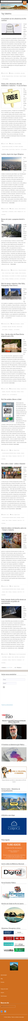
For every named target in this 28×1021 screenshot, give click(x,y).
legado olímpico (5, 211)
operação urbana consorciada (7, 146)
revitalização (11, 278)
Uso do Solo (16, 278)
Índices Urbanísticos (22, 208)
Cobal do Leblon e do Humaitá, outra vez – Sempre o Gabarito (13, 529)
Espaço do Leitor (4, 988)
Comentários (24, 149)
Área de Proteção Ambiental (21, 654)
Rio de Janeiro (16, 76)
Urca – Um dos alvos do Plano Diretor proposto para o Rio (12, 335)
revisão (22, 391)
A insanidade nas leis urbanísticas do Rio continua (13, 19)
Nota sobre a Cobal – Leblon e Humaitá (13, 464)
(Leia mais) (6, 67)
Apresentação (4, 975)
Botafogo (18, 388)
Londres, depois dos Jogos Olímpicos (12, 154)
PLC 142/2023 (15, 146)
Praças (3, 278)
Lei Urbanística (10, 211)
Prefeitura (6, 278)
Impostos (16, 208)
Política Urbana (13, 391)
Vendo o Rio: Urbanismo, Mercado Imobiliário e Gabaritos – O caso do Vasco (14, 85)
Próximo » (19, 667)
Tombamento (4, 394)
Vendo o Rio (17, 149)
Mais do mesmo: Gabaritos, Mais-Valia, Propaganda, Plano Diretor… (13, 284)
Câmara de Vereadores (22, 270)
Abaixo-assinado (13, 388)
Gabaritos (12, 73)
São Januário (21, 146)
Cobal (12, 450)
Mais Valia (3, 76)
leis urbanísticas (17, 73)
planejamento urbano (9, 76)
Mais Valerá (23, 73)
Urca (8, 394)
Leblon (7, 520)
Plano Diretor (14, 326)
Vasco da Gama (12, 149)
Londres (15, 211)
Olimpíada (19, 211)
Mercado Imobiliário (18, 143)
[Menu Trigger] (25, 3)
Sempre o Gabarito (23, 76)
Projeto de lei (14, 659)
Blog (2, 978)
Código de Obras (16, 450)
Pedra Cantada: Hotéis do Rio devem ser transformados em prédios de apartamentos (13, 601)
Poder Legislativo (5, 329)
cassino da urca (23, 388)
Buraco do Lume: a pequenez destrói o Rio (13, 220)
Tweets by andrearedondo (7, 704)
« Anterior (3, 667)
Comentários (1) (14, 394)
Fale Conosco (4, 996)
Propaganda (10, 329)
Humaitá (3, 520)
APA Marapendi (13, 654)
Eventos (2, 982)
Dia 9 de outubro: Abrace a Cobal (11, 399)
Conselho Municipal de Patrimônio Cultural (9, 453)
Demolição (18, 453)
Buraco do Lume (15, 270)
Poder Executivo (19, 326)
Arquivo (2, 992)
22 (15, 667)
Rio (22, 211)
